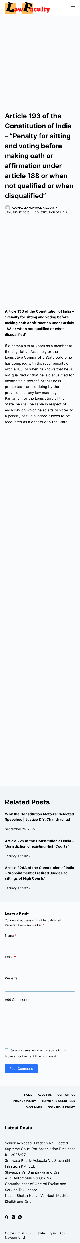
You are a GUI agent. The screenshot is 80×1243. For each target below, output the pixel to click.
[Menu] (73, 8)
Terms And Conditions (58, 1101)
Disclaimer (34, 1107)
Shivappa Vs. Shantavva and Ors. (32, 1172)
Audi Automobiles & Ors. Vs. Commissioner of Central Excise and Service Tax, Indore (35, 1184)
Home (28, 1094)
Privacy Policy (24, 1101)
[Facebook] (6, 1217)
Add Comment (17, 999)
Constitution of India (51, 212)
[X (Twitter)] (13, 1217)
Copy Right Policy (61, 1107)
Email (10, 957)
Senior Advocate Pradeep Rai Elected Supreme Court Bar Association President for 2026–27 (40, 1149)
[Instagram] (20, 1217)
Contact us (66, 1094)
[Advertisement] (40, 58)
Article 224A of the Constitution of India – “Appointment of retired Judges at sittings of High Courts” (39, 873)
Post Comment (21, 1068)
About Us (45, 1094)
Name (10, 935)
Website (11, 978)
